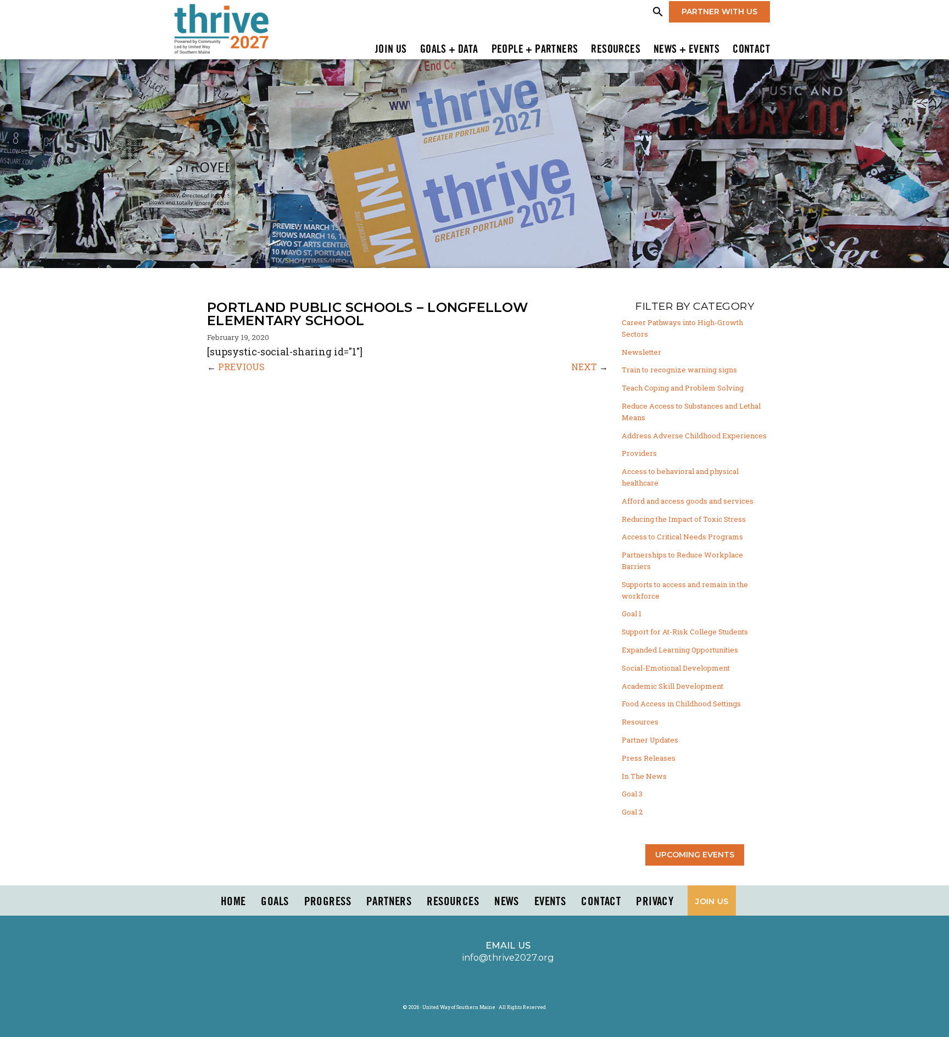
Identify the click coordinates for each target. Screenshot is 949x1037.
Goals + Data (449, 49)
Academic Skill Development (672, 686)
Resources (615, 49)
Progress (327, 902)
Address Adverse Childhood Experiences (694, 436)
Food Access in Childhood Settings (681, 704)
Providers (639, 453)
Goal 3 (632, 794)
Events (550, 902)
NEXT (584, 366)
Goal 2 (632, 812)
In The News (644, 776)
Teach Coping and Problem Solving (683, 388)
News (506, 902)
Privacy (654, 902)
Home (233, 902)
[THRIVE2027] (221, 28)
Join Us (391, 49)
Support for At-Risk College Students (685, 632)
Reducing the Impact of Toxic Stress (684, 519)
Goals (274, 902)
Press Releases (649, 758)
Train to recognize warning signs (679, 370)
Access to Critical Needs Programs (682, 537)
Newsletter (641, 352)
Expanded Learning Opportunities (680, 650)
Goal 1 (631, 613)
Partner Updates (650, 740)
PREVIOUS (241, 366)
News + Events (686, 49)
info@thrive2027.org (508, 957)
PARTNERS (388, 902)
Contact (751, 49)
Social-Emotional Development (676, 668)
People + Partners (535, 49)
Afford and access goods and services (687, 501)
